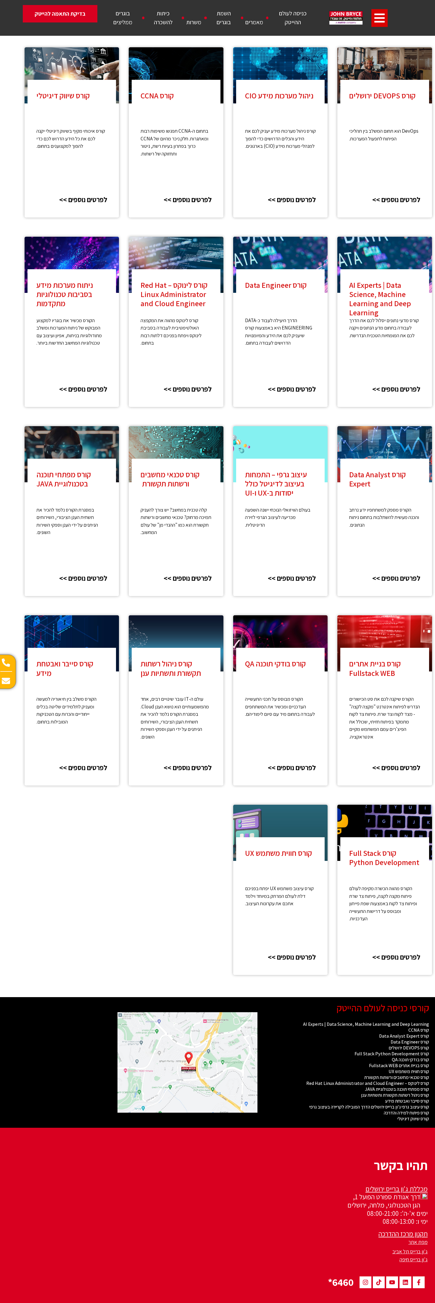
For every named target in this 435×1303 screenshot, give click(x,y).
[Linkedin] (405, 1282)
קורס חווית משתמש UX (278, 853)
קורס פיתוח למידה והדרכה (406, 1113)
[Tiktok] (379, 1282)
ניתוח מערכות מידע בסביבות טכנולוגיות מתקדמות (64, 294)
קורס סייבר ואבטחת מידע (64, 668)
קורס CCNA (157, 95)
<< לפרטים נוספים (396, 199)
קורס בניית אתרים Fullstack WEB (375, 668)
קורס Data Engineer (276, 285)
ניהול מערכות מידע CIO (279, 95)
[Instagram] (365, 1282)
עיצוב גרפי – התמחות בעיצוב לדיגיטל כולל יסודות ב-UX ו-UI (276, 483)
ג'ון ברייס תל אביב (410, 1251)
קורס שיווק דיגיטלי (63, 95)
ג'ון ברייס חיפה (413, 1259)
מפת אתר (418, 1242)
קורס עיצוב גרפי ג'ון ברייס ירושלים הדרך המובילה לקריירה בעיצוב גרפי (369, 1107)
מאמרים (254, 22)
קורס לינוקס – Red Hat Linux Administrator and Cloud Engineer (174, 294)
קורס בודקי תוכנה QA (275, 663)
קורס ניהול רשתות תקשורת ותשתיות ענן (171, 668)
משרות (193, 22)
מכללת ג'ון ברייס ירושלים (396, 1188)
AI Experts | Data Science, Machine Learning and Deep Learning (380, 299)
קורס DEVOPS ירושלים (382, 95)
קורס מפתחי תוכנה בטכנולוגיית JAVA (63, 479)
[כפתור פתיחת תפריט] (379, 18)
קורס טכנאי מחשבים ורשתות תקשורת (170, 479)
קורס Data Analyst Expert (377, 479)
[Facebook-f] (419, 1282)
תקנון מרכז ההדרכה (403, 1233)
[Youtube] (392, 1282)
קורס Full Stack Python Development (384, 857)
